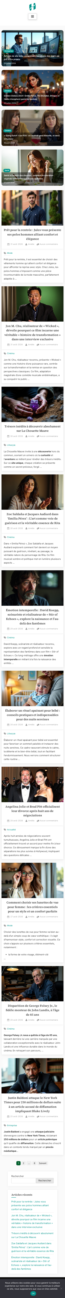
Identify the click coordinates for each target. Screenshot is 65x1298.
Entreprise (9, 51)
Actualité (11, 829)
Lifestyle (11, 445)
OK (33, 1293)
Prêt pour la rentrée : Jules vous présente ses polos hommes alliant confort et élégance (32, 234)
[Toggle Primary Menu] (32, 17)
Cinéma (8, 91)
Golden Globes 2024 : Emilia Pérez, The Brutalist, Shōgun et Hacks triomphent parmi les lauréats (32, 97)
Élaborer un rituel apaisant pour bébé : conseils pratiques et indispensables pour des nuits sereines (32, 715)
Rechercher (17, 1176)
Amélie (31, 244)
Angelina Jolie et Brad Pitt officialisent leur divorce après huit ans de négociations (32, 811)
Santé (7, 170)
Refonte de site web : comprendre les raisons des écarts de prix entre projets (31, 57)
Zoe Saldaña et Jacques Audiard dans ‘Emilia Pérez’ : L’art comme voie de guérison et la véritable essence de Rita (32, 518)
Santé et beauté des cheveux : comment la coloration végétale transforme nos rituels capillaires (28, 177)
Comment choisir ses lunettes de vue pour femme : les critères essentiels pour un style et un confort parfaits (32, 906)
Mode (10, 253)
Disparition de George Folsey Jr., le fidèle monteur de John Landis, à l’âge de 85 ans (32, 1010)
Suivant (42, 1163)
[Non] (61, 1288)
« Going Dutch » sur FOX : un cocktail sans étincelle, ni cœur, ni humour (32, 137)
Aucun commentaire (49, 244)
